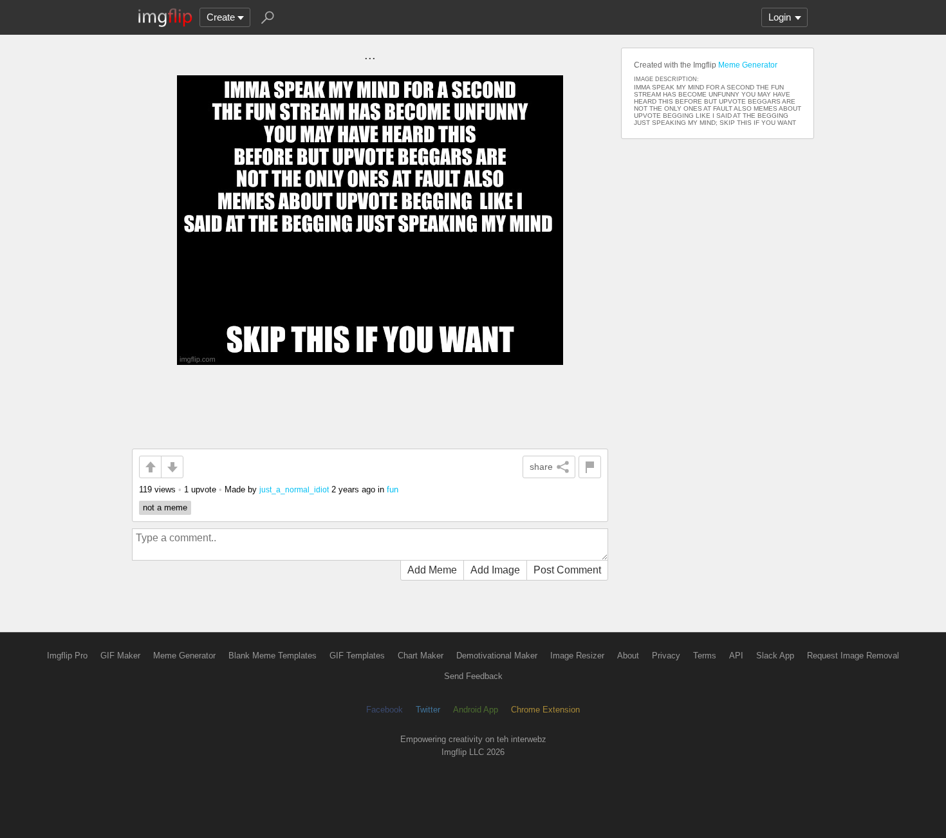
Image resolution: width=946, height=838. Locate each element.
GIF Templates (357, 655)
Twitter (428, 709)
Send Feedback (473, 676)
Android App (475, 709)
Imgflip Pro (67, 655)
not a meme (165, 507)
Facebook (384, 709)
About (628, 655)
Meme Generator (747, 65)
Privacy (666, 655)
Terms (704, 655)
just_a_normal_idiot (294, 489)
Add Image (495, 569)
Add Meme (432, 569)
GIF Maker (120, 655)
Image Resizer (577, 655)
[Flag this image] (590, 467)
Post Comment (567, 569)
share (541, 466)
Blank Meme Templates (272, 655)
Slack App (775, 655)
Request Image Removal (853, 655)
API (736, 655)
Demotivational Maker (496, 655)
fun (392, 489)
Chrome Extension (545, 709)
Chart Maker (420, 655)
